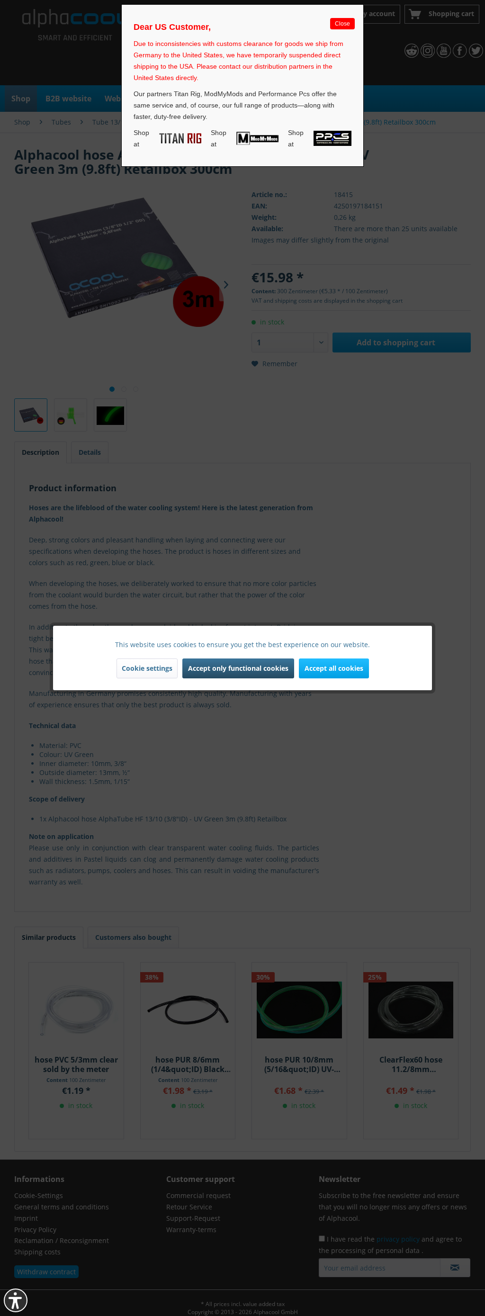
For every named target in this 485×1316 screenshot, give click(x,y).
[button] (16, 1300)
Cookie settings (147, 668)
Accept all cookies (334, 668)
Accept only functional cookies (238, 668)
